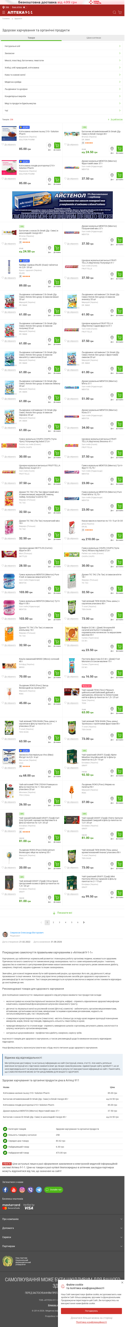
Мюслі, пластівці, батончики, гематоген (24, 60)
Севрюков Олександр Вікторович (27, 932)
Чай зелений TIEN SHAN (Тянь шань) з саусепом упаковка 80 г (100, 602)
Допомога (8, 1228)
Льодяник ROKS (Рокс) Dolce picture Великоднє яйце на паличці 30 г (37, 851)
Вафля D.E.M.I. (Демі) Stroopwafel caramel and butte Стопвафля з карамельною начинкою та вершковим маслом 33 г (101, 631)
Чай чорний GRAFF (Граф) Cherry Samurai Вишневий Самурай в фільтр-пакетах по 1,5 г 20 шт (102, 820)
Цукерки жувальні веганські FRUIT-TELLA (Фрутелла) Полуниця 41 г (99, 261)
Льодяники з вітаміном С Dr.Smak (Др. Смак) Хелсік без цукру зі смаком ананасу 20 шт (101, 297)
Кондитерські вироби (15, 96)
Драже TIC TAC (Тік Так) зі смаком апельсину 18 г (36, 628)
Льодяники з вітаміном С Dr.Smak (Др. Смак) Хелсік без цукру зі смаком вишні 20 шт (39, 297)
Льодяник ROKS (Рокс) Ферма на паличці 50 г (98, 785)
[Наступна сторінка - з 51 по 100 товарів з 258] (83, 922)
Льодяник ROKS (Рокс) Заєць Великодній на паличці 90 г (33, 686)
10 (20, 766)
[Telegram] (39, 1190)
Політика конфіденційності (91, 1322)
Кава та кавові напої (15, 75)
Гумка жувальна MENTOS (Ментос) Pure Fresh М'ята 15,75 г (102, 493)
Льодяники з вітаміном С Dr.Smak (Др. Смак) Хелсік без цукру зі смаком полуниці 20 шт (38, 325)
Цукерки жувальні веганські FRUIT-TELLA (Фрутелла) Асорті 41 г (39, 466)
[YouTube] (14, 1190)
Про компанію (10, 1219)
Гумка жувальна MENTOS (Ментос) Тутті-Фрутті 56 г (39, 602)
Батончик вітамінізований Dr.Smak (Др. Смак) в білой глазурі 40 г (101, 132)
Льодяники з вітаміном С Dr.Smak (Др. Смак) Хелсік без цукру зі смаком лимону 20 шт (39, 383)
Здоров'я (18, 19)
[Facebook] (5, 1190)
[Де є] (49, 145)
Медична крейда (13, 82)
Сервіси (6, 1237)
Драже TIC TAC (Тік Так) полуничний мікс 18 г (39, 522)
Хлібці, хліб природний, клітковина (22, 67)
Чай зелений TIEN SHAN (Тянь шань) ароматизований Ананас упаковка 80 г (101, 851)
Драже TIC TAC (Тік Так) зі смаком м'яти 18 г (101, 575)
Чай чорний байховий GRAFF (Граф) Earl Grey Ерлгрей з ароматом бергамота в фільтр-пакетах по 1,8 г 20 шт (39, 820)
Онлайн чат (56, 1189)
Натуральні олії (12, 46)
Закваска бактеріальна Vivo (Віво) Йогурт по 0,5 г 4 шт (36, 756)
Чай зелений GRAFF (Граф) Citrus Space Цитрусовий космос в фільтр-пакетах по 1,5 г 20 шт (39, 883)
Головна (6, 19)
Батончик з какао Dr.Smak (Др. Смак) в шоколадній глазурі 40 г (38, 232)
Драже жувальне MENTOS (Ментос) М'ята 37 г (99, 382)
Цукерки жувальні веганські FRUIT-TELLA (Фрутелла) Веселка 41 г (99, 440)
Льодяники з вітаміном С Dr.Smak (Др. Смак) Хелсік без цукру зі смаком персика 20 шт (38, 412)
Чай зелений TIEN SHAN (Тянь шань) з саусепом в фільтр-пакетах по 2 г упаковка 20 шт (38, 723)
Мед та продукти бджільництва (20, 103)
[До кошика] (57, 145)
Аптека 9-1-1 (19, 12)
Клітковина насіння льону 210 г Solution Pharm (39, 132)
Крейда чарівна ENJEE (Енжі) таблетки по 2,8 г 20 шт (38, 266)
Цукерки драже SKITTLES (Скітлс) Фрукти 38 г (35, 549)
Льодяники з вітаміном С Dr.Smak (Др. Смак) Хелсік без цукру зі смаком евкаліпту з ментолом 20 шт (38, 354)
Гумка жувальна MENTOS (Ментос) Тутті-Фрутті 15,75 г (102, 466)
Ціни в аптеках (94, 38)
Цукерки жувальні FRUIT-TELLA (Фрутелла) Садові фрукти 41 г (97, 324)
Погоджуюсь (122, 1282)
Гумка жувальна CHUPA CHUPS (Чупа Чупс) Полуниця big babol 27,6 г (38, 440)
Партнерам (8, 1246)
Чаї (6, 110)
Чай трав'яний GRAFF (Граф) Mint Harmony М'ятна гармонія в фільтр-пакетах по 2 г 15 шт (99, 879)
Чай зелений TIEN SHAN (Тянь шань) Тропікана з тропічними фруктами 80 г (101, 722)
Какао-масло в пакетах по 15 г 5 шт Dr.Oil (102, 521)
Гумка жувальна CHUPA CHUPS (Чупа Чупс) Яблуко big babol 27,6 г (100, 549)
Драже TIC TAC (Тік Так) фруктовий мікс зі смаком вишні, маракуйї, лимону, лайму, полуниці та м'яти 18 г (39, 494)
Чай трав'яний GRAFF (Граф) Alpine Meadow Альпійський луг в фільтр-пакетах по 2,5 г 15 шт (99, 757)
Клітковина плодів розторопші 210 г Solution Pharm (37, 167)
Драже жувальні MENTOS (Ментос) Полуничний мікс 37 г (99, 227)
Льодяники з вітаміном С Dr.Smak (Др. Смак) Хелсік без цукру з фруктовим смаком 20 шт (101, 354)
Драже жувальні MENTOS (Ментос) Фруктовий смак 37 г (99, 162)
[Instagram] (22, 1190)
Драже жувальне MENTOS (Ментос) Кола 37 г (99, 411)
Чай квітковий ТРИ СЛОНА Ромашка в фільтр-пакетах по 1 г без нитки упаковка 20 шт (38, 787)
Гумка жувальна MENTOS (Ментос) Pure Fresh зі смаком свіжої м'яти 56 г (39, 575)
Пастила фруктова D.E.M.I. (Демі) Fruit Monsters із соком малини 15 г (101, 660)
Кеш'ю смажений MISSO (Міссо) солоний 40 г (39, 660)
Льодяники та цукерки (16, 89)
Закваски (9, 53)
